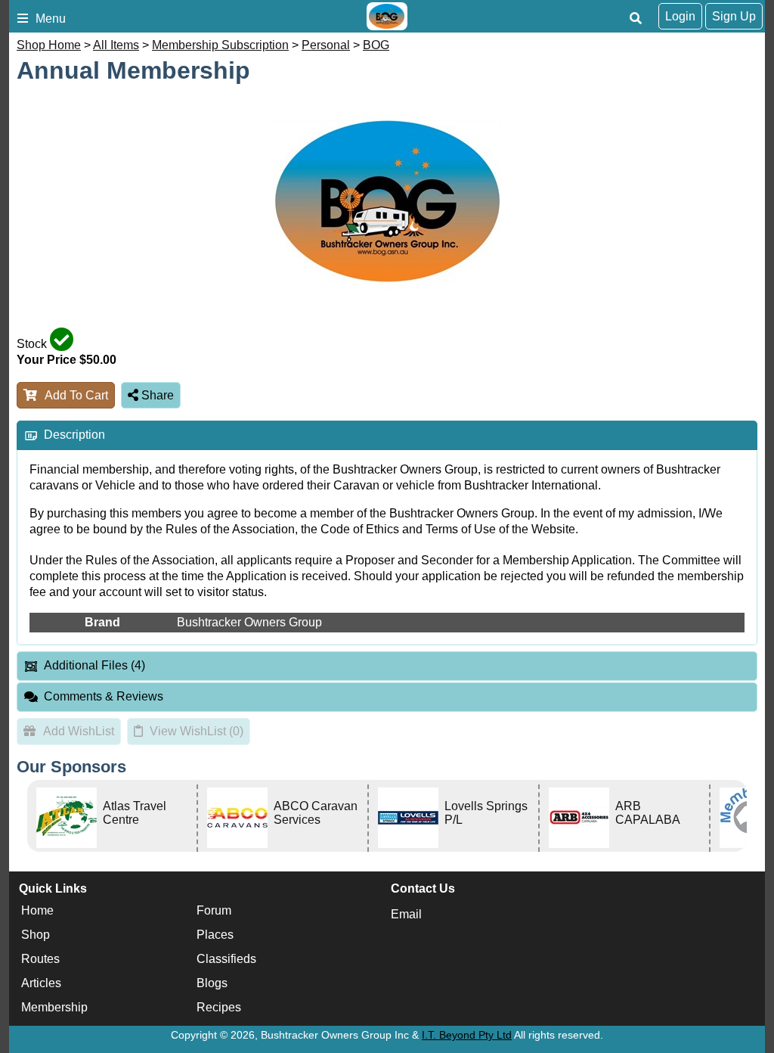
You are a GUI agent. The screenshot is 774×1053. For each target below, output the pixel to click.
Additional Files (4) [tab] (94, 665)
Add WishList (78, 731)
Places (215, 934)
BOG (376, 45)
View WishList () (196, 731)
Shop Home (49, 45)
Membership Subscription (220, 45)
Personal (326, 45)
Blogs (212, 983)
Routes (40, 958)
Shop (35, 934)
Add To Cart (76, 395)
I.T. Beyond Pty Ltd (467, 1035)
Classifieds (226, 958)
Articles (41, 983)
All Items (116, 45)
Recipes (219, 1007)
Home (37, 910)
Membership (54, 1007)
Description (74, 434)
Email (406, 914)
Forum (214, 910)
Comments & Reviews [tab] (103, 696)
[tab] (387, 435)
